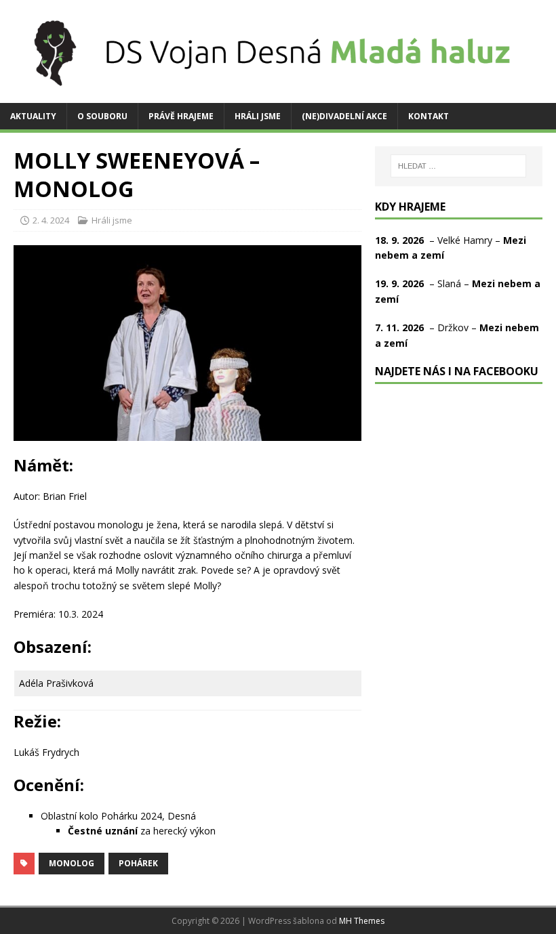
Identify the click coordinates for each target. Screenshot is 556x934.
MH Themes (361, 921)
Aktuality (33, 116)
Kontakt (428, 116)
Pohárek (138, 863)
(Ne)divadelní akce (344, 116)
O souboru (102, 116)
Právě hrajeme (181, 116)
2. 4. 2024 (51, 220)
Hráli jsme (258, 116)
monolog (71, 863)
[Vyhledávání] (458, 165)
